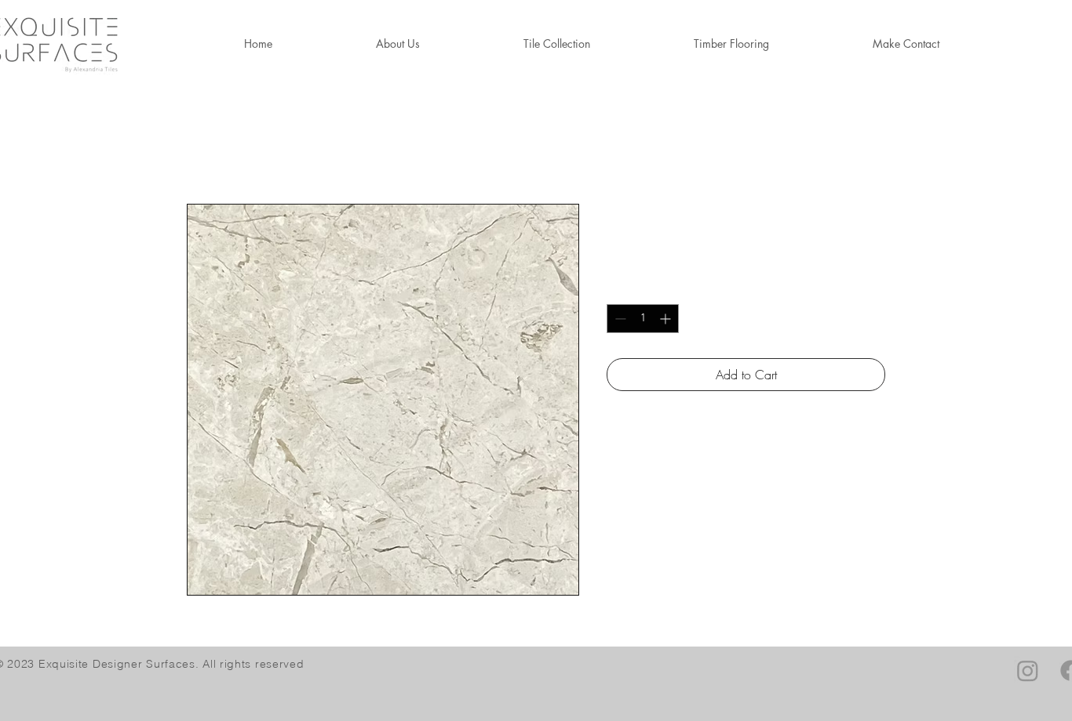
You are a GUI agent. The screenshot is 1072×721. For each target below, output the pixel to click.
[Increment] (666, 318)
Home (202, 147)
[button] (731, 43)
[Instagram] (1027, 670)
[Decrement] (619, 318)
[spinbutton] (643, 318)
